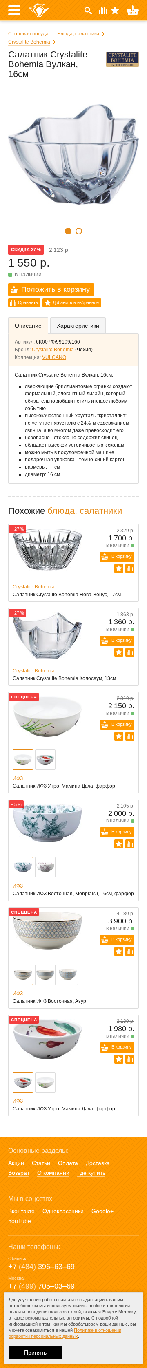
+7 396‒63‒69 (41, 1266)
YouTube (19, 1221)
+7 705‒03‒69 (41, 1286)
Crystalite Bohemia (29, 42)
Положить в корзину (55, 289)
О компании (53, 1173)
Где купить (91, 1173)
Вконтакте (21, 1211)
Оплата (68, 1163)
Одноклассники (63, 1211)
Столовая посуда (28, 34)
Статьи (41, 1163)
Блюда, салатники (78, 34)
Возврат (18, 1173)
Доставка (98, 1163)
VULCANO (54, 357)
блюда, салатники (84, 511)
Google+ (102, 1211)
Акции (16, 1163)
